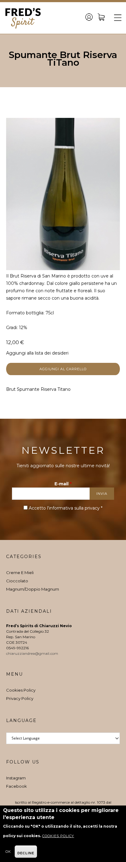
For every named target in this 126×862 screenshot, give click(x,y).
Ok (8, 851)
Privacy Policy (19, 698)
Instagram (16, 777)
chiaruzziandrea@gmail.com (32, 653)
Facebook (16, 786)
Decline (25, 853)
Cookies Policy (20, 690)
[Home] (23, 17)
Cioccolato (17, 580)
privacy (92, 508)
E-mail (63, 484)
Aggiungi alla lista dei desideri (37, 353)
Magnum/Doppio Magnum (32, 589)
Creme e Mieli (20, 572)
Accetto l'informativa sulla (65, 508)
